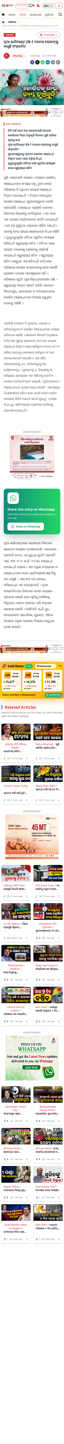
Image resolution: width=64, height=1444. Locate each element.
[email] (53, 62)
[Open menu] (2, 5)
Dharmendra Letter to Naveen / (15, 1252)
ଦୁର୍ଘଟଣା (49, 15)
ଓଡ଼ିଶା (22, 15)
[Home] (3, 22)
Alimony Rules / (13, 1174)
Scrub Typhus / (13, 950)
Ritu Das (17, 55)
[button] (11, 707)
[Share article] (26, 785)
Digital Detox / (12, 1213)
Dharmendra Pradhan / (15, 993)
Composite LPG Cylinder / (48, 951)
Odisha (12, 22)
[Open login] (59, 5)
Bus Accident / (44, 1174)
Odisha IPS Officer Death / (15, 772)
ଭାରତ (12, 15)
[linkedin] (48, 62)
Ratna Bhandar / (45, 770)
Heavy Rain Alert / (46, 812)
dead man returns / (47, 991)
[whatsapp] (42, 62)
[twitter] (37, 62)
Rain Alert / (42, 1033)
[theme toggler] (38, 5)
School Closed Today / (16, 813)
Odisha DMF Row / (14, 911)
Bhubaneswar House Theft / (47, 1134)
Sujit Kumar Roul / (46, 1213)
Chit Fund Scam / (46, 911)
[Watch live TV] (31, 5)
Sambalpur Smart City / (15, 1134)
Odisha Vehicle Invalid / (16, 1035)
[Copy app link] (58, 62)
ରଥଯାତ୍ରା (35, 15)
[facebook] (32, 62)
